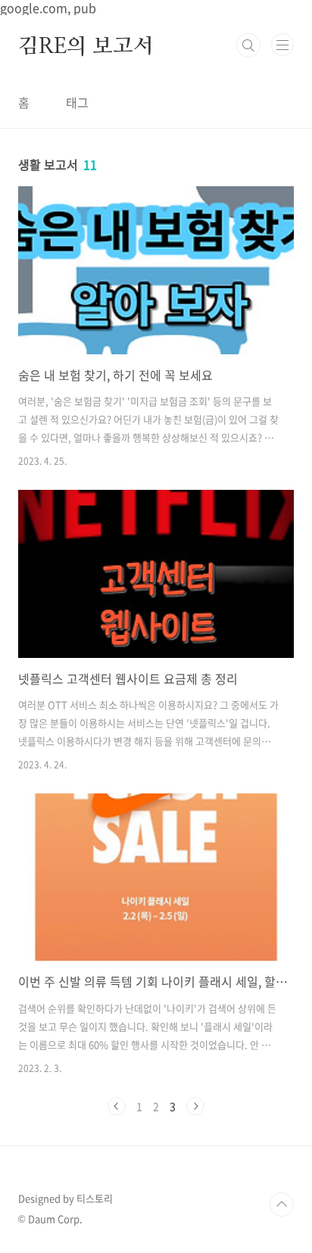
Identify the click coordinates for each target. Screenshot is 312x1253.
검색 (248, 45)
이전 (117, 1106)
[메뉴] (282, 44)
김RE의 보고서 (85, 45)
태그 (77, 102)
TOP (282, 1204)
